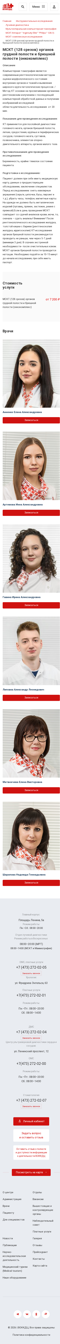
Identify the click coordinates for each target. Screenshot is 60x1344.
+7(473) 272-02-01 (31, 995)
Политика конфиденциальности (31, 1334)
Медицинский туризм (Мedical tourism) (15, 1268)
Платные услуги (42, 1231)
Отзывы (37, 1245)
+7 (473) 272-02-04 (31, 1032)
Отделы (37, 1192)
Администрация (12, 1199)
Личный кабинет (33, 1121)
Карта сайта (40, 1265)
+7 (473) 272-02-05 (31, 967)
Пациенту (8, 1212)
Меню (36, 6)
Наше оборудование (14, 1277)
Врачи (6, 1206)
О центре (8, 1192)
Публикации (10, 1245)
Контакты (39, 1258)
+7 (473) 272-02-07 (31, 1100)
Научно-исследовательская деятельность (14, 1256)
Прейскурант (40, 1252)
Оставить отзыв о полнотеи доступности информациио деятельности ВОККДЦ (31, 1152)
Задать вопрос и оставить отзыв (31, 1135)
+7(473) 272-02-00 (31, 1064)
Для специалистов (13, 1219)
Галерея (37, 1238)
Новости (8, 1238)
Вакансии (38, 1199)
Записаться (31, 420)
